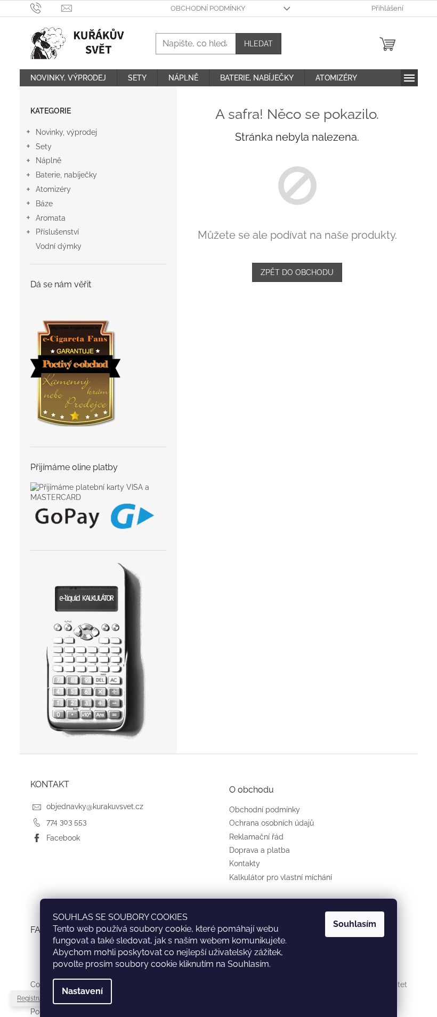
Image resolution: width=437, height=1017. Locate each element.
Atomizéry (53, 189)
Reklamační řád (256, 837)
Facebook (63, 838)
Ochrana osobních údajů (271, 823)
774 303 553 (66, 822)
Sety (44, 146)
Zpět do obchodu (297, 272)
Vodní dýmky (59, 246)
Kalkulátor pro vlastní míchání (280, 877)
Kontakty (244, 863)
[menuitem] (68, 77)
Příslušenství (57, 232)
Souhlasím (354, 924)
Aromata (51, 218)
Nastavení (82, 991)
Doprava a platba (259, 850)
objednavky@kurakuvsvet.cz (94, 806)
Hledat (258, 43)
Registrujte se (37, 998)
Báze (44, 203)
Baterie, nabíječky (66, 175)
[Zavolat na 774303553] (46, 8)
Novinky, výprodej (66, 132)
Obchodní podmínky (208, 8)
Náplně (48, 160)
